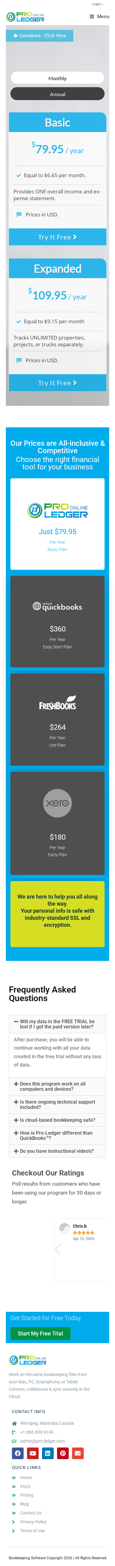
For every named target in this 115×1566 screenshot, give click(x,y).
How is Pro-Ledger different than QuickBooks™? (56, 1135)
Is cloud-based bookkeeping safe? (57, 1120)
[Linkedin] (48, 1453)
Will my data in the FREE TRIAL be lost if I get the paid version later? (57, 1024)
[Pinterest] (63, 1453)
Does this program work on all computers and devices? (53, 1086)
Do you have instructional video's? (57, 1151)
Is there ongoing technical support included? (57, 1104)
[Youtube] (33, 1453)
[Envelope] (78, 1453)
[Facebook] (18, 1453)
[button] (57, 1024)
